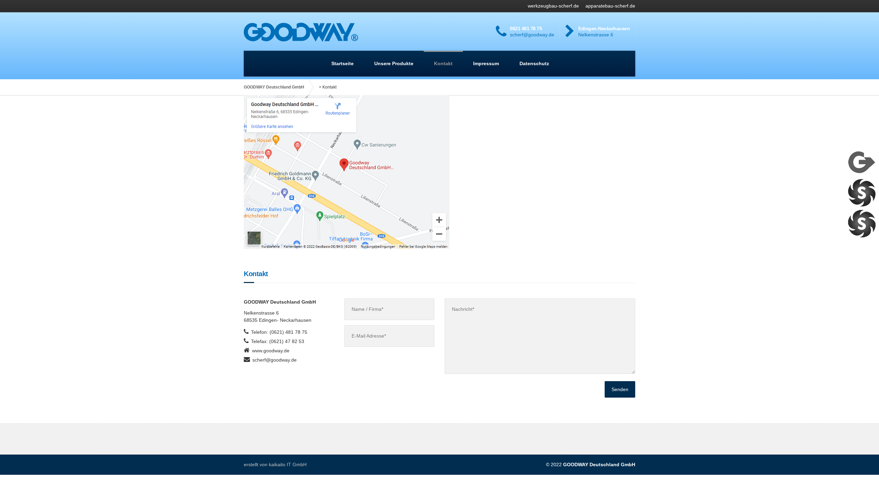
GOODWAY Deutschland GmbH (274, 87)
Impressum (486, 63)
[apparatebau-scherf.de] (862, 223)
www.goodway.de (270, 350)
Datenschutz (534, 63)
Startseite (342, 63)
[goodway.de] (862, 161)
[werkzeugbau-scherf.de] (862, 192)
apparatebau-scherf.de (610, 6)
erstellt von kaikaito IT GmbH (275, 464)
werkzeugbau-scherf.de (553, 6)
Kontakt (443, 63)
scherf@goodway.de (274, 360)
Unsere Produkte (393, 63)
